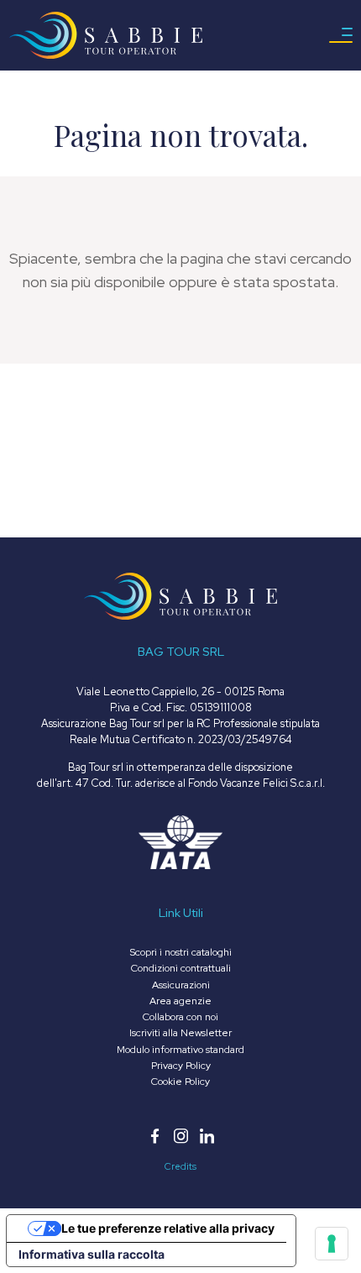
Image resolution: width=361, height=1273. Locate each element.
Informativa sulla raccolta (91, 1254)
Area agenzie (180, 1001)
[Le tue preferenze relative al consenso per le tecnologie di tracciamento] (332, 1244)
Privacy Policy (181, 1065)
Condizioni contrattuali (181, 968)
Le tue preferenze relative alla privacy (168, 1228)
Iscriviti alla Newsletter (180, 1033)
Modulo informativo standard (180, 1049)
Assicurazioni (181, 985)
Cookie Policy (180, 1081)
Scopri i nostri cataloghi (181, 952)
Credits (180, 1166)
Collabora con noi (180, 1017)
